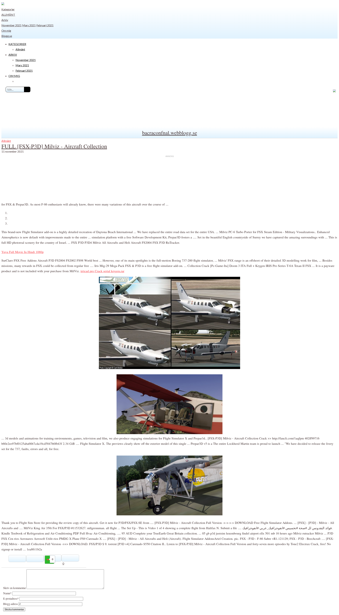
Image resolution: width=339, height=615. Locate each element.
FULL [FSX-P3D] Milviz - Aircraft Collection (54, 146)
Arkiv (4, 20)
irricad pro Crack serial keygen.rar (102, 271)
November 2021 (11, 25)
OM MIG (14, 76)
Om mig (6, 30)
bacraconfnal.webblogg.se (169, 132)
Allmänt (8, 14)
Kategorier (8, 9)
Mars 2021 (29, 25)
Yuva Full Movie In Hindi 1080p (22, 252)
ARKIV (12, 54)
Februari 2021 (44, 25)
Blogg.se (6, 36)
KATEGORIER (17, 44)
